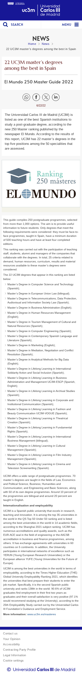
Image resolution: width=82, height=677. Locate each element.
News (45, 43)
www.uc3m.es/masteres (41, 614)
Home (32, 43)
